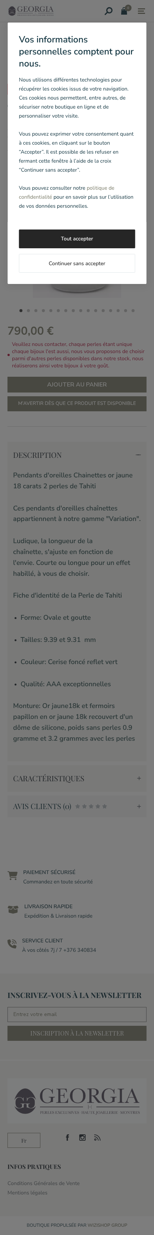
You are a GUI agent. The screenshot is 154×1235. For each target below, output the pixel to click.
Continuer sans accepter (77, 263)
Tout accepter (77, 238)
